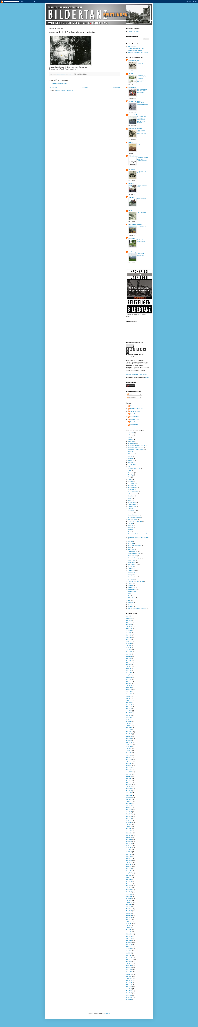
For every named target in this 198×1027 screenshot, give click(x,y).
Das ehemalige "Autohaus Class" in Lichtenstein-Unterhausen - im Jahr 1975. (142, 78)
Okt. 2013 (129, 869)
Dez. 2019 (129, 713)
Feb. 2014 (129, 860)
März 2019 (129, 732)
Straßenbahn (131, 562)
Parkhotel (130, 525)
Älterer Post (116, 87)
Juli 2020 (128, 698)
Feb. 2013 (129, 885)
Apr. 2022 (129, 660)
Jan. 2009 (129, 989)
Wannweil (131, 197)
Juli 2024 (128, 645)
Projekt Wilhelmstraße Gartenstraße (138, 534)
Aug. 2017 (129, 772)
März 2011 (129, 934)
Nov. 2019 (129, 715)
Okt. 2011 (129, 919)
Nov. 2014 (129, 841)
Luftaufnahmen (132, 506)
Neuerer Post (53, 87)
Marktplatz (131, 513)
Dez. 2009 (129, 965)
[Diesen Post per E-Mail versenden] (78, 74)
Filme (129, 477)
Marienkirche (131, 511)
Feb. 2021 (129, 683)
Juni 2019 (129, 725)
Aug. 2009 (129, 974)
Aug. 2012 (129, 898)
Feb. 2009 (129, 986)
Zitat (129, 600)
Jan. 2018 (129, 761)
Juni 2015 (129, 826)
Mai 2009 (129, 980)
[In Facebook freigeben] (84, 74)
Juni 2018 (129, 751)
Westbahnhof (131, 587)
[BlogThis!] (80, 74)
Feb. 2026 (129, 624)
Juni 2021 (129, 677)
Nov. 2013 (129, 866)
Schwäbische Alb (132, 551)
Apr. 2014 (129, 856)
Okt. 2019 (129, 717)
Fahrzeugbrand (132, 46)
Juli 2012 (128, 900)
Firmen (130, 479)
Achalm (130, 435)
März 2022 (129, 662)
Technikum (131, 566)
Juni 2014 (129, 852)
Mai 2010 (129, 955)
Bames (130, 456)
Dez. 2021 (129, 668)
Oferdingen (131, 170)
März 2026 (129, 622)
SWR (129, 547)
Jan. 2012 (129, 913)
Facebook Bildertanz (133, 31)
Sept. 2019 (129, 719)
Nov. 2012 (129, 892)
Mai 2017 (129, 778)
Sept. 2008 (129, 997)
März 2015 (129, 833)
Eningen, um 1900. (141, 144)
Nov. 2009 (129, 968)
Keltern (130, 500)
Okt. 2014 (129, 843)
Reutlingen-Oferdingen (134, 545)
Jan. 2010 (129, 963)
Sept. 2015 (129, 820)
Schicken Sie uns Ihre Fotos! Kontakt (136, 374)
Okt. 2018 (129, 742)
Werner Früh (133, 422)
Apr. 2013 (129, 881)
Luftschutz (131, 508)
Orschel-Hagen (132, 252)
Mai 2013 (129, 879)
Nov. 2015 (129, 816)
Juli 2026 (128, 616)
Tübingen (130, 568)
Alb (129, 437)
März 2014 (129, 858)
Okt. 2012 (129, 894)
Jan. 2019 (129, 736)
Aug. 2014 (129, 847)
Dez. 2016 (129, 789)
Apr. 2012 (129, 906)
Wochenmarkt (132, 591)
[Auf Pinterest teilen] (86, 74)
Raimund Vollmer (135, 419)
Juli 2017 (128, 774)
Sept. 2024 (129, 641)
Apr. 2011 (129, 932)
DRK (129, 466)
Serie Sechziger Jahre (134, 554)
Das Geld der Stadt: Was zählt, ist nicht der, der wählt (142, 91)
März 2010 (129, 959)
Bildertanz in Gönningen (135, 128)
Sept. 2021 (129, 673)
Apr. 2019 (129, 730)
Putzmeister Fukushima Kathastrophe (138, 537)
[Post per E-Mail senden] (74, 74)
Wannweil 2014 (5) (141, 198)
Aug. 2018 (129, 746)
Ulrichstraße (131, 572)
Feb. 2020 (129, 709)
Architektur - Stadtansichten (135, 447)
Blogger (107, 1013)
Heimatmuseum (132, 487)
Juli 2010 (128, 951)
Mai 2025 (129, 635)
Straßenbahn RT (132, 564)
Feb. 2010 (129, 961)
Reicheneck (132, 238)
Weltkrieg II (131, 585)
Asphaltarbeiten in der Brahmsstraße (138, 52)
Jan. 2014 (129, 862)
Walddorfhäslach (133, 156)
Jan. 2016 (129, 812)
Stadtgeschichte (132, 556)
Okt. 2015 (129, 818)
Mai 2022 (129, 658)
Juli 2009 (128, 976)
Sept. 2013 (129, 871)
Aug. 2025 (129, 631)
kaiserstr (130, 604)
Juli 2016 (128, 799)
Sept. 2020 (129, 694)
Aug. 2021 (129, 675)
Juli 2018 (128, 748)
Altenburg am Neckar (134, 101)
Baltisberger (131, 454)
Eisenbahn (131, 473)
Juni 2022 (129, 656)
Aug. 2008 (129, 999)
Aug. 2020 (129, 696)
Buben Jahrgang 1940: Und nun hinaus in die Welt (141, 132)
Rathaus (130, 541)
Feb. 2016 (129, 810)
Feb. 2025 (129, 639)
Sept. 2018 (129, 744)
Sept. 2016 (129, 795)
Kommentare (132, 397)
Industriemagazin (133, 494)
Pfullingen (131, 183)
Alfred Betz (131, 441)
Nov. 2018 (129, 740)
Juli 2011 (128, 925)
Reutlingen (131, 543)
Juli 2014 (128, 850)
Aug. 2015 (129, 822)
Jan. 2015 (129, 837)
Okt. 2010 (129, 944)
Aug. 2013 (129, 873)
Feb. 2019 (129, 734)
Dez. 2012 (129, 890)
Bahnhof (130, 452)
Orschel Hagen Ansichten (135, 521)
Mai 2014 (129, 854)
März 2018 (129, 757)
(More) (147, 377)
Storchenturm (131, 560)
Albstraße (130, 439)
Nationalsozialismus (133, 515)
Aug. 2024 (129, 643)
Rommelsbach (132, 115)
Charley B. (133, 406)
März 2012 (129, 909)
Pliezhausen (132, 211)
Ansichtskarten (132, 443)
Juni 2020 (129, 700)
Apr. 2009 (129, 982)
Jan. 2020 (129, 711)
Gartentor (130, 481)
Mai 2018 (129, 753)
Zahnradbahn (132, 598)
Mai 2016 (129, 803)
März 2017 (129, 782)
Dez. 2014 (129, 839)
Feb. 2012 (129, 911)
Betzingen (131, 458)
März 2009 (129, 984)
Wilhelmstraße (132, 589)
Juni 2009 (129, 978)
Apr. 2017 (129, 780)
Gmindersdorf (132, 483)
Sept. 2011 (129, 921)
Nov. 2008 (129, 993)
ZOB (129, 596)
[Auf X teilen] (82, 74)
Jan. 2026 (129, 626)
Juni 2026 (129, 618)
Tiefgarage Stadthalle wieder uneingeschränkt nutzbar (136, 49)
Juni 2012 (129, 902)
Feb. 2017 (129, 784)
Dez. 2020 (129, 687)
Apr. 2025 (129, 637)
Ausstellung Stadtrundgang (135, 449)
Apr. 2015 (129, 831)
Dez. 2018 (129, 738)
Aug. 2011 (129, 923)
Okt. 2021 (129, 671)
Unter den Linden (133, 577)
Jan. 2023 (129, 650)
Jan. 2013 (129, 888)
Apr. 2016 (129, 805)
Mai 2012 (129, 904)
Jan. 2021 (129, 685)
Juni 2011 (129, 927)
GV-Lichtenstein (133, 74)
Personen (130, 527)
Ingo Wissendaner (135, 411)
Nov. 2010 (129, 942)
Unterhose (131, 579)
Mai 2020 (129, 702)
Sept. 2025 (129, 628)
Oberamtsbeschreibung (134, 517)
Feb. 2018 (129, 759)
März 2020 (129, 706)
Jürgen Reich (133, 414)
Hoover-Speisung (133, 492)
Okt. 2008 (129, 995)
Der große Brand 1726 (134, 468)
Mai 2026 (129, 620)
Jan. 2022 (129, 666)
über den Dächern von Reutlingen (137, 608)
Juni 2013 (129, 877)
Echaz (129, 470)
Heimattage (131, 489)
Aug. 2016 (129, 797)
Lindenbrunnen (132, 504)
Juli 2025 (128, 633)
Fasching (130, 475)
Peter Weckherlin (135, 416)
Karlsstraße (131, 496)
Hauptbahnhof (132, 485)
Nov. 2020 (129, 690)
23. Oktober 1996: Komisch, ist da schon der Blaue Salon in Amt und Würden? (141, 119)
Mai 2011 (128, 930)
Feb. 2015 (129, 835)
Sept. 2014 (129, 845)
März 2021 (129, 681)
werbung (130, 606)
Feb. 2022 (129, 664)
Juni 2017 (129, 776)
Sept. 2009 (129, 972)
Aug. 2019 (129, 721)
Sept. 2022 (129, 652)
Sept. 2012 (129, 896)
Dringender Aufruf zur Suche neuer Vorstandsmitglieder (142, 159)
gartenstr (130, 602)
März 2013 (129, 883)
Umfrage (130, 575)
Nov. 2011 (129, 917)
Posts (130, 394)
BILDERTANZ (132, 87)
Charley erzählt (132, 464)
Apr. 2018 (129, 755)
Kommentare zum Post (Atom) (64, 90)
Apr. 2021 (129, 679)
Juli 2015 (128, 824)
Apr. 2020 (129, 704)
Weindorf (130, 583)
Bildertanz (131, 460)
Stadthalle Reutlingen (134, 558)
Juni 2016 (129, 801)
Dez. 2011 (129, 915)
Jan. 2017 (129, 786)
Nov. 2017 (129, 765)
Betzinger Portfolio (133, 60)
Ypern (129, 593)
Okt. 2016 (129, 793)
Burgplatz (130, 462)
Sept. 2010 (129, 946)
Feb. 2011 (129, 936)
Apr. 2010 (129, 957)
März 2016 (129, 807)
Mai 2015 (129, 829)
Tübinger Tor (131, 570)
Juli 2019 (128, 723)
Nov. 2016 (129, 791)
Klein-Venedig (132, 502)
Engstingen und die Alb (135, 224)
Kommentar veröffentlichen (59, 83)
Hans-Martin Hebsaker (136, 408)
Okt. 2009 (129, 970)
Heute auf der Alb (141, 226)
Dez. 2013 (129, 864)
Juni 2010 (129, 953)
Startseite (85, 87)
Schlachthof (131, 549)
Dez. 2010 (129, 940)
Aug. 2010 (129, 949)
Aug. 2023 (129, 647)
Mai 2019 (129, 727)
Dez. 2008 (129, 991)
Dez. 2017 (129, 763)
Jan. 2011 (129, 938)
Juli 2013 (128, 875)
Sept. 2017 (129, 770)
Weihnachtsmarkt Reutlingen (136, 581)
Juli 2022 (128, 654)
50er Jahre (131, 433)
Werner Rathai (134, 424)
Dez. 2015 (129, 814)
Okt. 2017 (129, 767)
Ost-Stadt (130, 523)
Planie (129, 532)
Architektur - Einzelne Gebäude (136, 445)
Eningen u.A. (132, 142)
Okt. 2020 (129, 692)
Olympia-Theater (132, 519)
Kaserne (130, 498)
